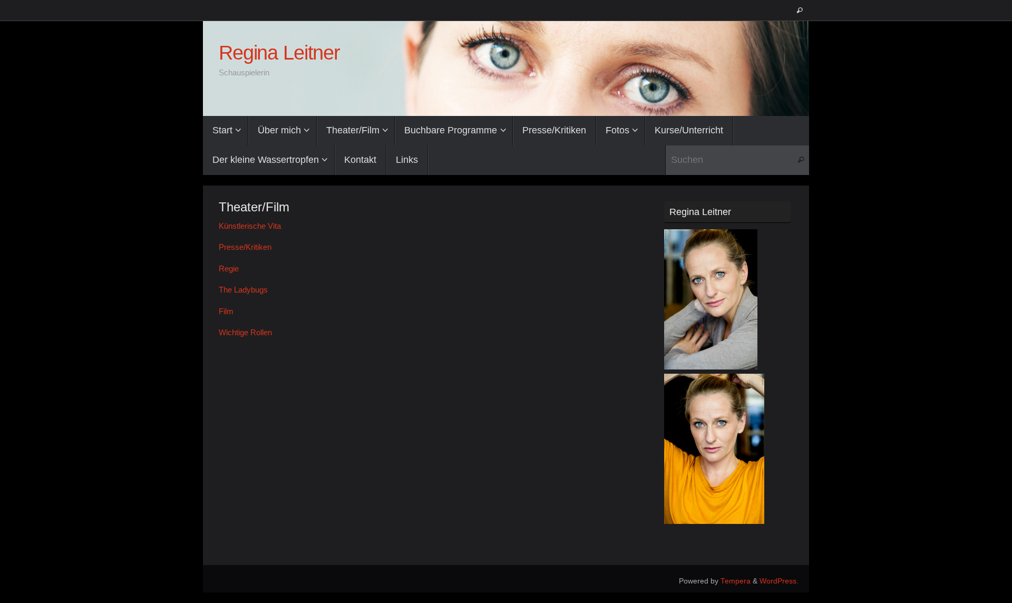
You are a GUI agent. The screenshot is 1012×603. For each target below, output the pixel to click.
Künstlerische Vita (250, 225)
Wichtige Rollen (245, 332)
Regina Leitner (279, 53)
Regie (229, 268)
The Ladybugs (243, 289)
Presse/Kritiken (245, 246)
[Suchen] (799, 10)
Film (226, 311)
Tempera (736, 581)
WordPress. (779, 581)
